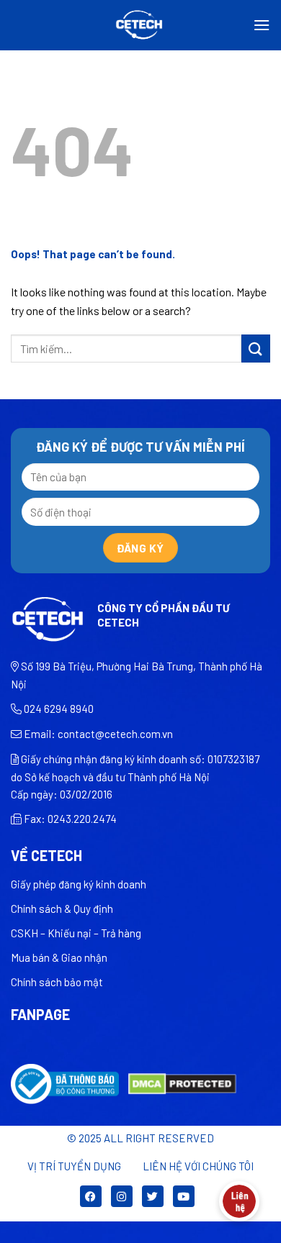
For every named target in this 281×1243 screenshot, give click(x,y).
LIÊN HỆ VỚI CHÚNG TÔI (198, 1166)
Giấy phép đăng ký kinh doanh (78, 884)
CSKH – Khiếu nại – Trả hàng (76, 932)
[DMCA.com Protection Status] (182, 1082)
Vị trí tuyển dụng (74, 1166)
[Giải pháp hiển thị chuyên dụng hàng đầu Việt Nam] (141, 25)
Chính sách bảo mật (57, 981)
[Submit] (255, 348)
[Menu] (261, 24)
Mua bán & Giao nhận (59, 957)
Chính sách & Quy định (62, 908)
